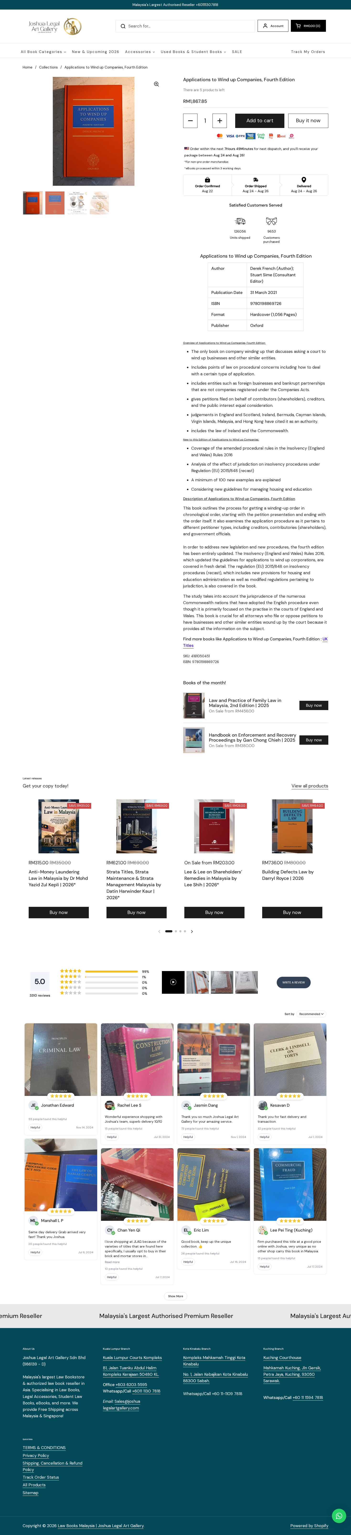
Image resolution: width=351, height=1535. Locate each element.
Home (27, 67)
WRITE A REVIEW (293, 982)
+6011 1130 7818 (146, 1391)
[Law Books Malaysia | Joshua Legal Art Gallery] (55, 26)
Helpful (35, 1127)
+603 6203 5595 (131, 1384)
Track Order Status (41, 1477)
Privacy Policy (36, 1455)
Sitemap (30, 1492)
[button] (308, 26)
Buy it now (308, 120)
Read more (112, 1262)
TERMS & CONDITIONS (44, 1447)
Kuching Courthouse (282, 1357)
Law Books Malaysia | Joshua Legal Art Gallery (101, 1525)
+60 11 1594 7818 (308, 1397)
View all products (310, 786)
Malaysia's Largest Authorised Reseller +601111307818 (175, 5)
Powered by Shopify (309, 1525)
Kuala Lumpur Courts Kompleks (132, 1357)
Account (277, 26)
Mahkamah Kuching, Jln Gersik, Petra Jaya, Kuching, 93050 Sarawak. (292, 1374)
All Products (34, 1484)
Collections (48, 67)
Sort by (289, 1014)
